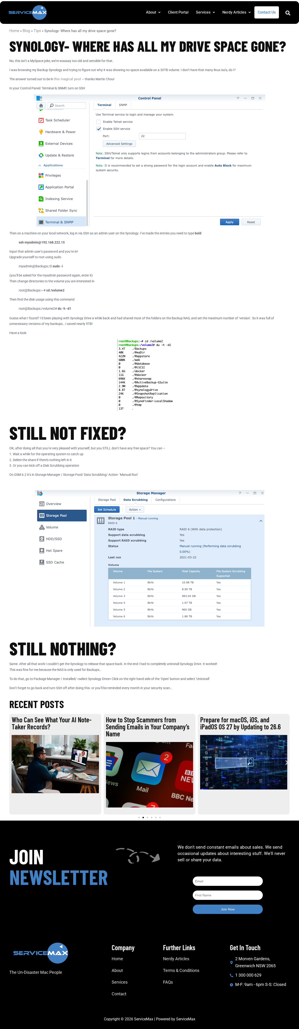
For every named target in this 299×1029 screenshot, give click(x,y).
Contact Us (267, 12)
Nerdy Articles (234, 12)
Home (14, 31)
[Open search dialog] (287, 14)
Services (203, 12)
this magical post (68, 79)
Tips (37, 31)
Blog (26, 31)
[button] (153, 12)
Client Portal (178, 12)
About (151, 12)
